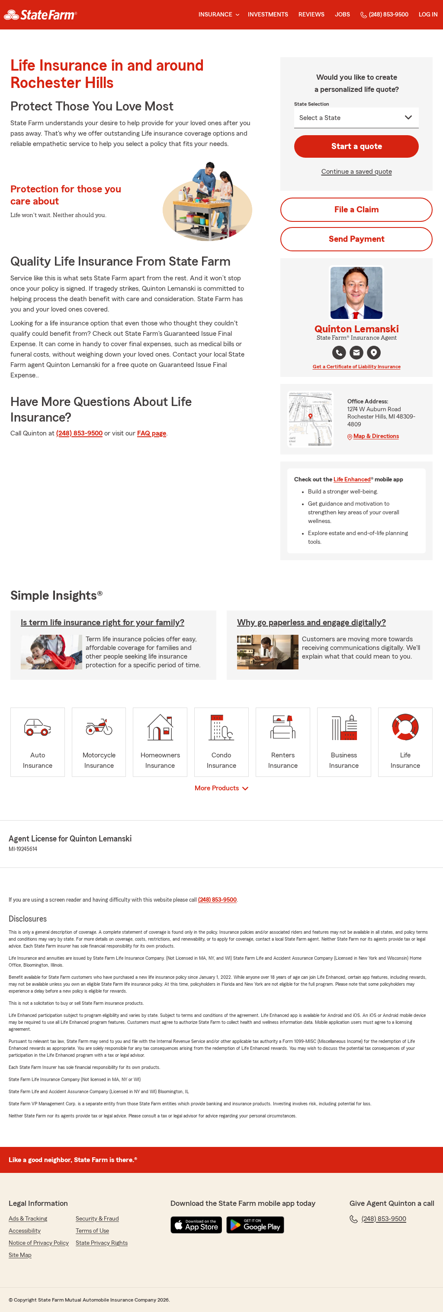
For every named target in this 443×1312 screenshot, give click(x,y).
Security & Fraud (97, 1219)
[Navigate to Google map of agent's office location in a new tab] (374, 353)
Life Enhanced (352, 480)
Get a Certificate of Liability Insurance (357, 366)
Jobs (342, 15)
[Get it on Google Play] (255, 1225)
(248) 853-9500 (388, 15)
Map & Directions (376, 436)
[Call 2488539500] (339, 353)
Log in (428, 15)
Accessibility (25, 1231)
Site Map (20, 1255)
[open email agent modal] (356, 354)
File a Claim (356, 209)
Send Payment (357, 239)
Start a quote (356, 146)
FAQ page (151, 433)
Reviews (311, 15)
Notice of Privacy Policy (39, 1243)
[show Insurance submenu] (235, 15)
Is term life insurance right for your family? (102, 622)
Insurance (215, 15)
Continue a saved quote (356, 171)
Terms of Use (92, 1231)
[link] (40, 14)
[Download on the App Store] (196, 1225)
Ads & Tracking (28, 1219)
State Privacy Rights (102, 1243)
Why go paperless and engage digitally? (311, 622)
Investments (268, 15)
